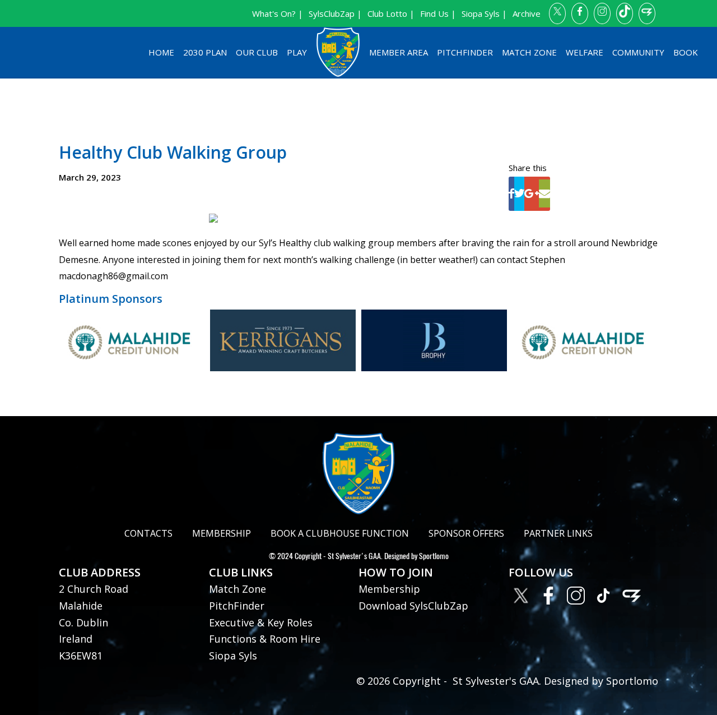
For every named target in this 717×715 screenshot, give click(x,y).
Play (297, 52)
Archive (527, 13)
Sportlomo (434, 556)
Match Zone (529, 52)
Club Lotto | (391, 13)
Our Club (257, 52)
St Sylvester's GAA (354, 556)
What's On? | (277, 13)
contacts (148, 533)
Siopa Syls (233, 655)
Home (161, 52)
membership (221, 533)
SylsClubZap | (335, 13)
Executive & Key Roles (261, 622)
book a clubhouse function (340, 533)
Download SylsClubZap (413, 605)
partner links (558, 533)
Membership (389, 589)
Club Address (100, 572)
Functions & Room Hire (264, 638)
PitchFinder (465, 52)
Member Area (398, 52)
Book (685, 52)
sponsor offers (466, 533)
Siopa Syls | (484, 13)
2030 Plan (205, 52)
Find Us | (438, 13)
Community (638, 52)
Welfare (584, 52)
